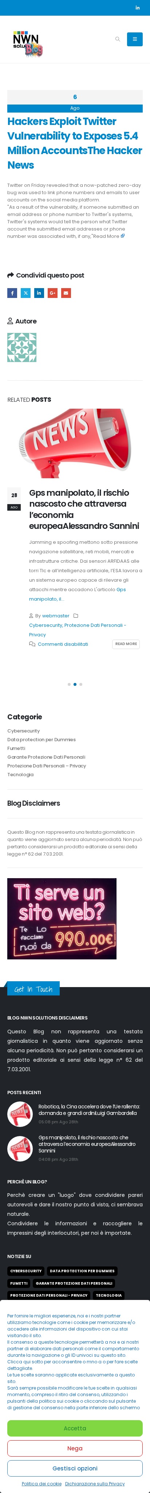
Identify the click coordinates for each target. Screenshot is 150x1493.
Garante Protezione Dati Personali (46, 757)
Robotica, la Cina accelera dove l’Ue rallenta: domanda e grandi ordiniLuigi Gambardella (89, 1110)
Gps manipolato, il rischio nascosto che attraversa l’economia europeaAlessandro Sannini (84, 509)
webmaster (56, 616)
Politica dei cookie (42, 1484)
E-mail (66, 293)
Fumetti (16, 748)
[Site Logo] (25, 39)
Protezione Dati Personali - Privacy (48, 1295)
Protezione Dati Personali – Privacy (46, 765)
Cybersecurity (45, 625)
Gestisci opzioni (75, 1468)
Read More (106, 236)
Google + (53, 293)
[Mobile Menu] (135, 39)
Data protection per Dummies (41, 739)
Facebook (12, 293)
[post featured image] (75, 443)
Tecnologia (20, 774)
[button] (117, 39)
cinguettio (26, 293)
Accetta (75, 1428)
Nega (75, 1448)
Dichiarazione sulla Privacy (95, 1484)
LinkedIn (39, 293)
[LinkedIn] (138, 8)
